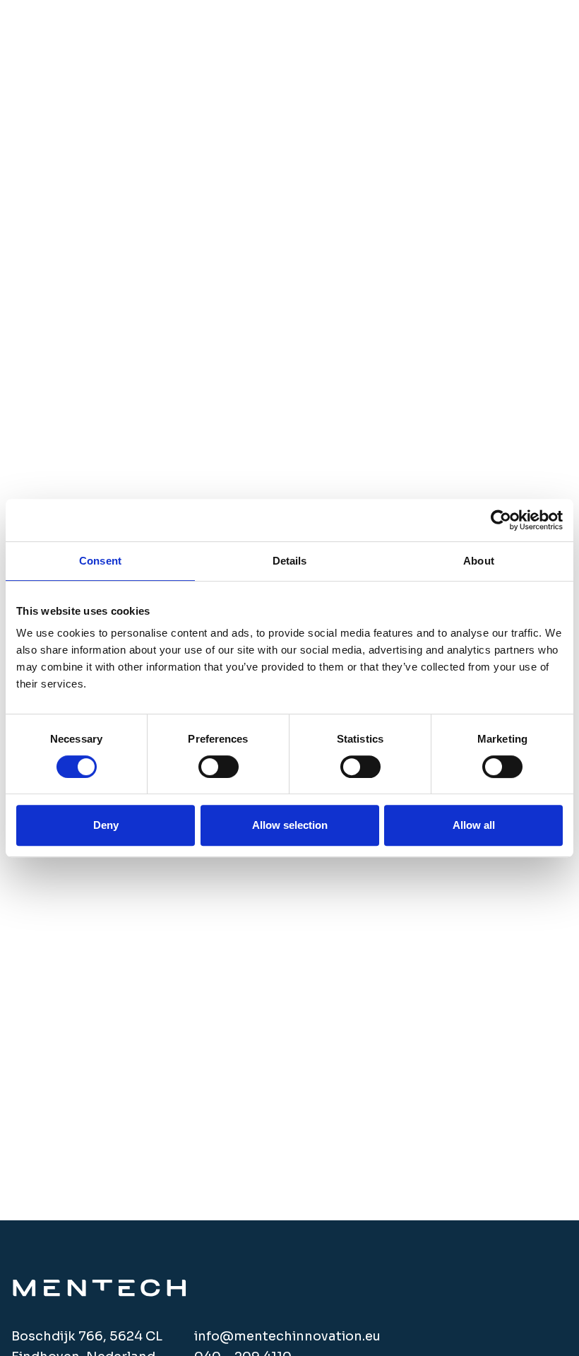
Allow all (474, 825)
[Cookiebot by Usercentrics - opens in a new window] (501, 520)
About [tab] (478, 561)
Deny (106, 825)
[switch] (218, 766)
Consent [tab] (100, 561)
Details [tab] (290, 561)
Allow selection (290, 825)
